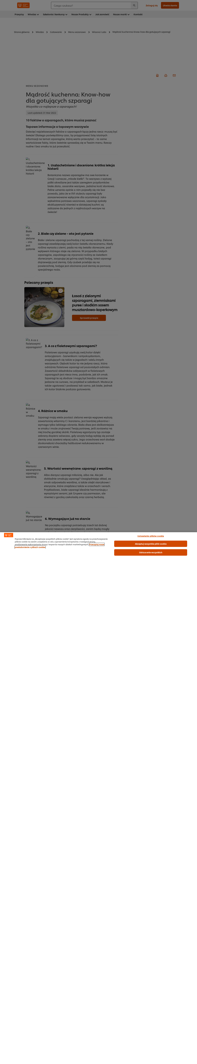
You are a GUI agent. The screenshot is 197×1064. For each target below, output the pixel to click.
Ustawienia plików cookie (150, 535)
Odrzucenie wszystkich (150, 552)
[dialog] (98, 798)
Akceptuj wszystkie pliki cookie (151, 543)
